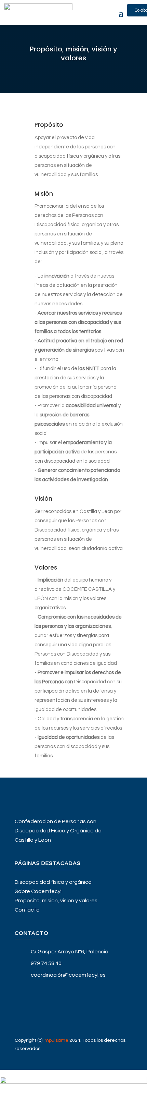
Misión (44, 194)
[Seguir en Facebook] (73, 987)
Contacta (27, 910)
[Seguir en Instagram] (73, 1020)
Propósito (49, 125)
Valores (46, 567)
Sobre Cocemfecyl (38, 891)
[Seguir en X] (73, 998)
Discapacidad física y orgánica (53, 882)
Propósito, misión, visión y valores (56, 900)
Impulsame (55, 1040)
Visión (43, 498)
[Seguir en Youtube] (73, 1009)
